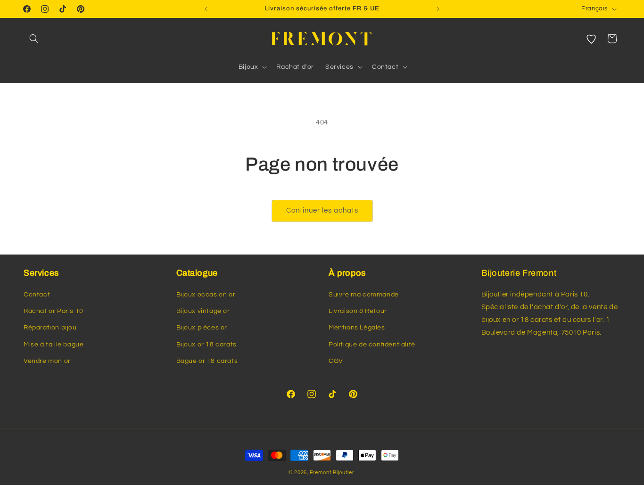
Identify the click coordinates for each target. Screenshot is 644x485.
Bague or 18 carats (207, 361)
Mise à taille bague (53, 344)
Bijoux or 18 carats (206, 344)
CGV (336, 361)
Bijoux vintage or (203, 311)
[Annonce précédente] (206, 9)
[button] (34, 38)
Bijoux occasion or (206, 294)
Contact (37, 294)
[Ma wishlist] (591, 38)
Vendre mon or (47, 361)
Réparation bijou (50, 327)
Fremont (321, 472)
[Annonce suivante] (438, 9)
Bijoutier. (344, 472)
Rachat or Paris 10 (53, 311)
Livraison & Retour (358, 311)
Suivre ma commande (364, 294)
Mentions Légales (357, 327)
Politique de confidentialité (372, 344)
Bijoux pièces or (202, 327)
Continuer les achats (322, 210)
